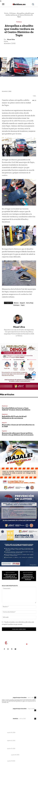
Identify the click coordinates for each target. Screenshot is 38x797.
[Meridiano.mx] (19, 4)
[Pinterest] (19, 49)
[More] (28, 49)
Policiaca (12, 13)
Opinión (4, 431)
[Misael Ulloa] (19, 319)
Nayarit (22, 303)
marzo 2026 (7, 788)
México (16, 303)
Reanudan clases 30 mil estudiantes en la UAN (18, 425)
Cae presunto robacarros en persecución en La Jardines (28, 577)
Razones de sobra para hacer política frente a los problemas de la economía (17, 434)
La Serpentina (6, 755)
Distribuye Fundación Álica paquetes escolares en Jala (18, 737)
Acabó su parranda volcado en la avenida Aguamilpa (10, 576)
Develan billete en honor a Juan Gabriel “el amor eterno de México (16, 409)
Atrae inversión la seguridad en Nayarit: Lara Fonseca (17, 745)
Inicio (6, 13)
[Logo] (19, 643)
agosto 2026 (7, 774)
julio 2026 (6, 777)
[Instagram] (8, 649)
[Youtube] (15, 649)
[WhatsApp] (23, 49)
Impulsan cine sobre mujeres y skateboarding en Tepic (19, 729)
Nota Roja (29, 303)
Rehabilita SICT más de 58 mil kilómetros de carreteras (14, 417)
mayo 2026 (6, 782)
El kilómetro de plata (9, 752)
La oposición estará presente (12, 758)
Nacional (4, 406)
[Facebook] (10, 49)
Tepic (22, 305)
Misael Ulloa (11, 39)
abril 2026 (6, 785)
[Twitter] (14, 49)
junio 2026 (6, 779)
